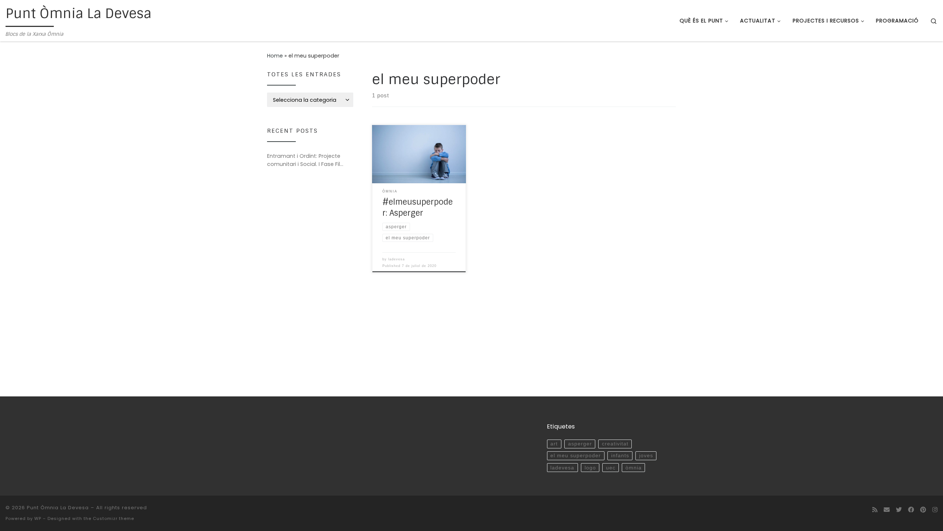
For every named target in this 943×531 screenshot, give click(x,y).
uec (611, 468)
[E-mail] (887, 509)
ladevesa (396, 259)
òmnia (633, 468)
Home (275, 55)
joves (646, 455)
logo (590, 468)
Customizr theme (113, 518)
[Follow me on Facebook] (911, 509)
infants (620, 455)
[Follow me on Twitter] (899, 509)
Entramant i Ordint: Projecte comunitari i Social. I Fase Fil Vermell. (303, 160)
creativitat (615, 444)
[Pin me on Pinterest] (923, 509)
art (554, 444)
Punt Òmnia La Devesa (58, 507)
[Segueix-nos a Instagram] (934, 509)
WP (37, 518)
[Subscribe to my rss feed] (874, 509)
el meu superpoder (575, 455)
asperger (580, 444)
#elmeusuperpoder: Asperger (417, 207)
